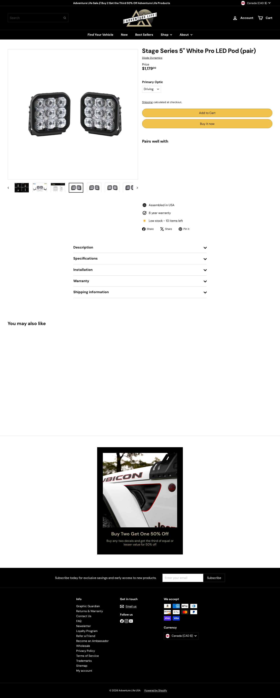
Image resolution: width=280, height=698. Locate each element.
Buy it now (207, 124)
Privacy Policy (85, 651)
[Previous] (10, 187)
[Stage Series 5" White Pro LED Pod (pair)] (207, 161)
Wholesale (83, 646)
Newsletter (83, 626)
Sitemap (81, 666)
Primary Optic (152, 82)
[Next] (135, 187)
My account (84, 671)
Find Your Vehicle (100, 35)
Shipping (147, 102)
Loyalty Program (87, 631)
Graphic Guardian (88, 606)
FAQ (79, 621)
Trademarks (84, 661)
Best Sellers (144, 35)
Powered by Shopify (155, 690)
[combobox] (38, 18)
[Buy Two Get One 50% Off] (140, 490)
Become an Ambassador (92, 641)
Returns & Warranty (89, 611)
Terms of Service (87, 656)
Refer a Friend (85, 636)
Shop (165, 35)
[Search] (65, 18)
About (185, 35)
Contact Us (83, 616)
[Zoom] (73, 114)
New (124, 35)
